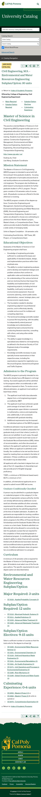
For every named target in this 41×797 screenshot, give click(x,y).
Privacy (12, 784)
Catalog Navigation (11, 58)
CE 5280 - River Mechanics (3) (18, 673)
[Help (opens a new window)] (37, 66)
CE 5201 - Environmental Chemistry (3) (21, 653)
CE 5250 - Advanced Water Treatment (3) (22, 620)
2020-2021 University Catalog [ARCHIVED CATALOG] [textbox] (17, 29)
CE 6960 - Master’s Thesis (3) (17, 696)
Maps (20, 755)
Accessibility (19, 784)
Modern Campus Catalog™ (24, 794)
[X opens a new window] (24, 768)
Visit (20, 758)
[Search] (38, 44)
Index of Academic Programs (21, 90)
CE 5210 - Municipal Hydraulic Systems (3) (22, 614)
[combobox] (20, 29)
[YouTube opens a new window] (13, 768)
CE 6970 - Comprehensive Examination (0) (22, 702)
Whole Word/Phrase (11, 47)
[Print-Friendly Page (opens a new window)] (33, 66)
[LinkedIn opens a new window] (8, 768)
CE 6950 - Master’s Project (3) (18, 693)
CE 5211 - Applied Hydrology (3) (19, 617)
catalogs (14, 791)
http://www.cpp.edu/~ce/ (13, 154)
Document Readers (30, 784)
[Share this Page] (30, 65)
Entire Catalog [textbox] (6, 39)
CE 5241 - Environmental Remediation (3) (22, 661)
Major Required (10, 101)
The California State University (17, 781)
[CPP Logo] (16, 743)
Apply (20, 752)
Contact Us (20, 762)
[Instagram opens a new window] (3, 768)
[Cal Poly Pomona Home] (11, 4)
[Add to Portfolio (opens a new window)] (26, 66)
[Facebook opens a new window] (19, 768)
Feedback (4, 784)
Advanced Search (8, 52)
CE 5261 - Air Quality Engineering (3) (20, 664)
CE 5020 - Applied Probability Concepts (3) (23, 599)
